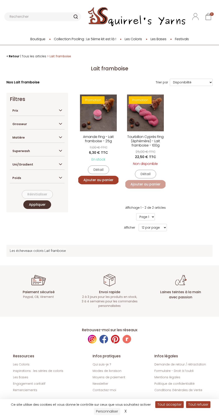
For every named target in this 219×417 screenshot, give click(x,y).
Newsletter (100, 384)
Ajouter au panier (98, 179)
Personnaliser (107, 411)
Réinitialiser (37, 194)
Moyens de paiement (109, 377)
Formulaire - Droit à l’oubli (174, 371)
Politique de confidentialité (174, 384)
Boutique (37, 39)
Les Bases (158, 39)
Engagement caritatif (29, 384)
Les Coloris (133, 39)
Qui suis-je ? (102, 364)
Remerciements (25, 390)
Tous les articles (34, 56)
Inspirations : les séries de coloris (38, 371)
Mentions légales (167, 377)
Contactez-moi (104, 390)
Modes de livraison (107, 371)
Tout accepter (169, 404)
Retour (14, 56)
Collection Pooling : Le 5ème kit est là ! (85, 39)
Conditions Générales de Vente (178, 390)
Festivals (182, 39)
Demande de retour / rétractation (180, 364)
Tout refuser (198, 404)
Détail (98, 169)
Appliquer (37, 204)
